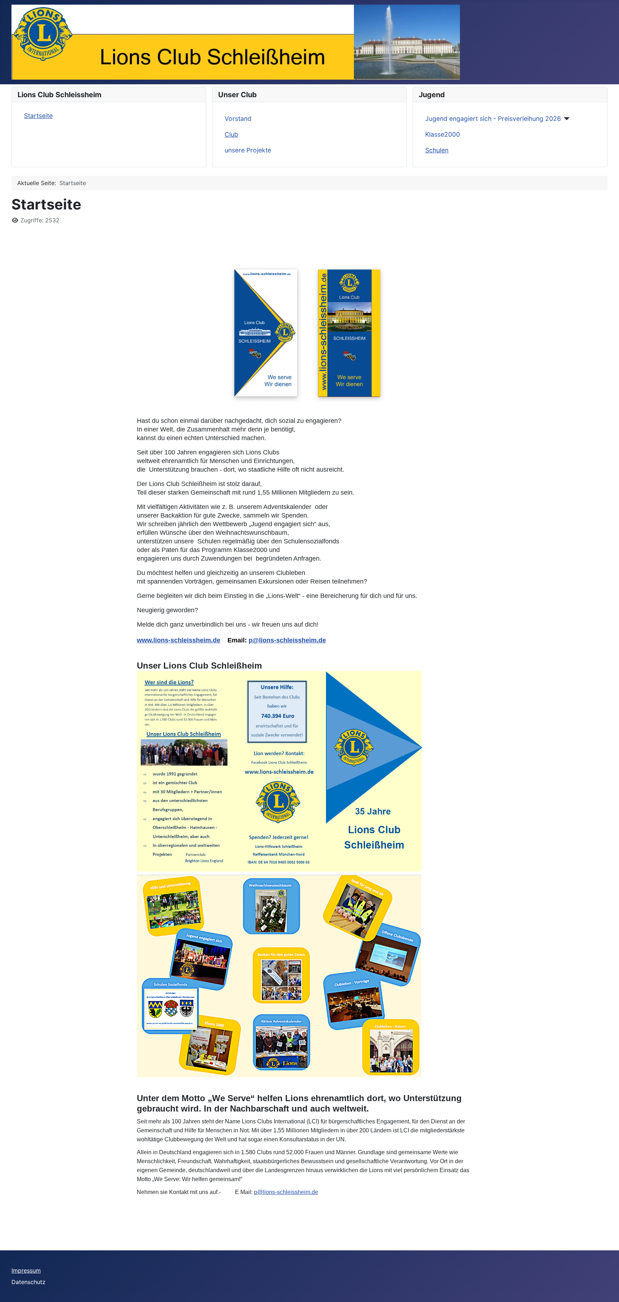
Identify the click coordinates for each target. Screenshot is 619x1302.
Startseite (38, 115)
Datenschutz (28, 1282)
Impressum (26, 1270)
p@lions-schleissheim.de (287, 640)
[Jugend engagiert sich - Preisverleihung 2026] (565, 118)
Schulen (436, 150)
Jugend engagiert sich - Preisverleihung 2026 (493, 118)
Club (231, 134)
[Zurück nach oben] (606, 1288)
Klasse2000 (442, 134)
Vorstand (238, 118)
